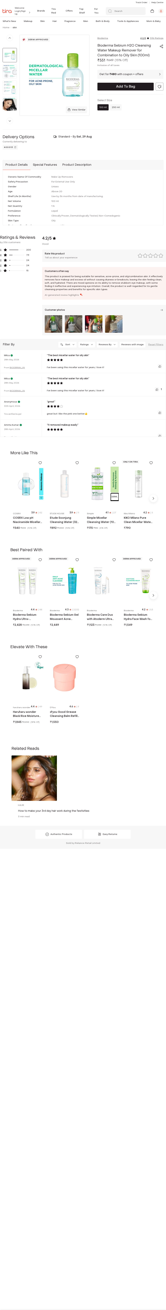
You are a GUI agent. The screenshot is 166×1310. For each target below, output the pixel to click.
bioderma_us (17, 367)
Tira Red (53, 10)
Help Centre (157, 2)
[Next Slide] (153, 498)
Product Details (16, 165)
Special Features (45, 165)
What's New (9, 21)
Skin (42, 21)
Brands (41, 10)
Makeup (28, 21)
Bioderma (102, 38)
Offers (69, 10)
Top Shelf (82, 10)
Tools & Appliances (128, 21)
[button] (16, 21)
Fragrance (70, 21)
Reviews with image (132, 344)
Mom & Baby (153, 21)
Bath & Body (102, 21)
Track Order (141, 2)
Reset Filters (155, 344)
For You (96, 10)
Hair (55, 21)
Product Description (76, 165)
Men (85, 21)
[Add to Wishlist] (40, 463)
